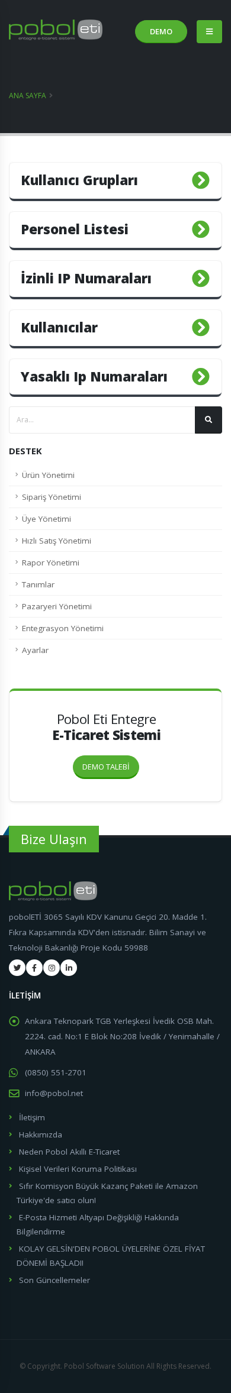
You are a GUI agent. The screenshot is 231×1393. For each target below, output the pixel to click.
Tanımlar (38, 584)
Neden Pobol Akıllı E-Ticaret (69, 1151)
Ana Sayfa (27, 96)
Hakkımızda (40, 1134)
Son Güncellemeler (54, 1280)
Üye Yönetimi (46, 518)
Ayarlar (35, 650)
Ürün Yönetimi (48, 475)
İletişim (32, 1117)
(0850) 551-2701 (55, 1072)
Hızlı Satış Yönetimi (56, 540)
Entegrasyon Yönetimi (63, 628)
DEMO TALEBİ (106, 766)
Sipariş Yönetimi (51, 497)
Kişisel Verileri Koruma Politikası (78, 1168)
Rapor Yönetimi (50, 562)
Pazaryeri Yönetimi (57, 606)
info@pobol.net (54, 1093)
